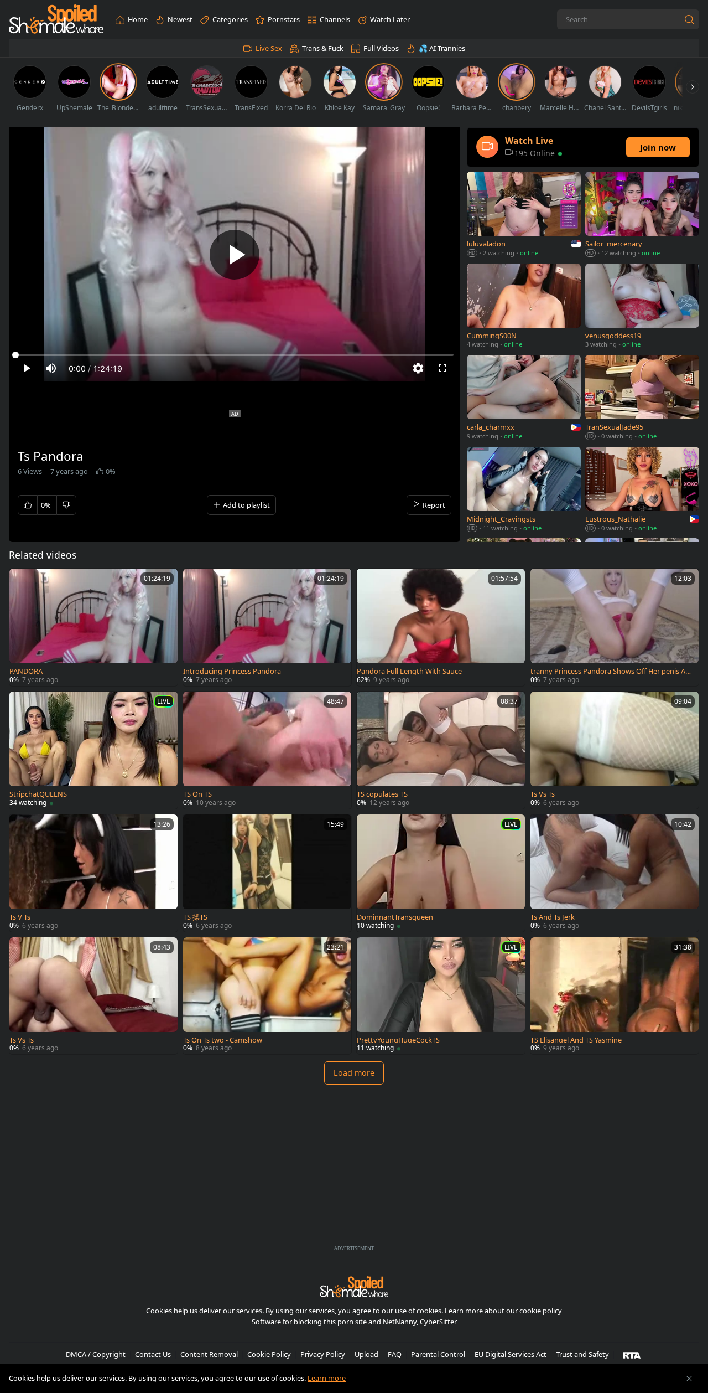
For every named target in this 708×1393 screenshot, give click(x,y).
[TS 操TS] (267, 873)
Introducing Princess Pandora (232, 671)
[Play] (234, 255)
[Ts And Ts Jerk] (614, 873)
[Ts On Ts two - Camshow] (267, 996)
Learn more (327, 1378)
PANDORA (26, 671)
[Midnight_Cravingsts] (524, 490)
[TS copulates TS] (441, 750)
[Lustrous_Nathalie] (642, 490)
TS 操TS (195, 917)
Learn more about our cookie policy (503, 1310)
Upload (366, 1354)
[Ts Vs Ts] (614, 750)
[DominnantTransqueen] (441, 873)
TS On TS (197, 794)
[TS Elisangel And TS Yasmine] (614, 996)
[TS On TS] (267, 750)
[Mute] (51, 368)
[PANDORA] (93, 627)
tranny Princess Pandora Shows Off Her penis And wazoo (612, 671)
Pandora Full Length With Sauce (409, 671)
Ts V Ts (19, 917)
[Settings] (418, 368)
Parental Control (438, 1354)
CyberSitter (438, 1322)
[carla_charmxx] (524, 398)
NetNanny (400, 1322)
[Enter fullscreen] (442, 368)
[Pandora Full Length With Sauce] (441, 627)
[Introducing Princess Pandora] (267, 627)
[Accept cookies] (689, 1379)
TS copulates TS (382, 794)
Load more (354, 1072)
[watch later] (23, 582)
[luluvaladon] (524, 215)
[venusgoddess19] (642, 307)
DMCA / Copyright (96, 1354)
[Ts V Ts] (93, 873)
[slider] (234, 355)
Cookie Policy (269, 1354)
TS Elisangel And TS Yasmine (576, 1040)
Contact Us (153, 1354)
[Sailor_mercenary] (642, 215)
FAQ (395, 1354)
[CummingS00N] (524, 307)
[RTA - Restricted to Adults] (632, 1354)
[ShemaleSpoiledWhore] (56, 19)
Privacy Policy (322, 1354)
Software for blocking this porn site (310, 1322)
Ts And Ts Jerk (552, 917)
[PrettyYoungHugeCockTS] (441, 996)
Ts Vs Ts (542, 794)
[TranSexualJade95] (642, 398)
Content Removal (209, 1354)
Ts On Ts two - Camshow (222, 1040)
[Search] (689, 19)
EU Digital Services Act (510, 1354)
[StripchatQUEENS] (93, 750)
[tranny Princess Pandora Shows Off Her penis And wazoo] (614, 627)
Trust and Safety (582, 1354)
